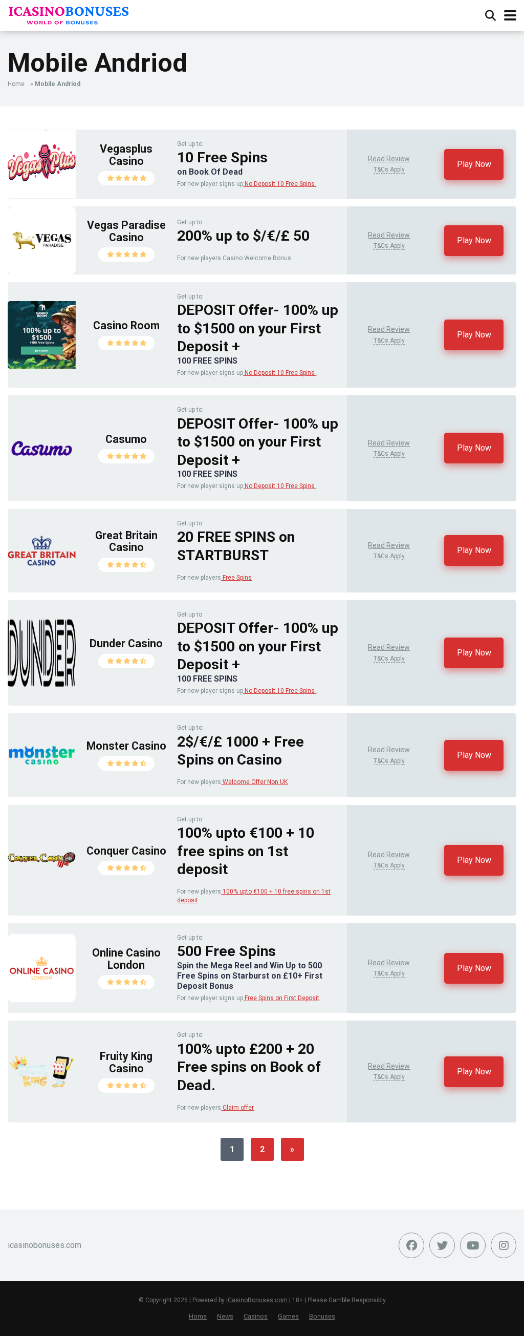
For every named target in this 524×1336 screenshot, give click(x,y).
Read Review (389, 159)
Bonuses (322, 1316)
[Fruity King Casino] (42, 1103)
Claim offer (237, 1107)
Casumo (126, 439)
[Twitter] (442, 1245)
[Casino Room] (42, 366)
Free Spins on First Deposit (281, 998)
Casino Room (126, 325)
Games (288, 1316)
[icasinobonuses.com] (69, 14)
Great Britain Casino (126, 541)
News (225, 1316)
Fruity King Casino (126, 1062)
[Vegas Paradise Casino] (42, 272)
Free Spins (236, 577)
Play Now (474, 164)
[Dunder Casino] (42, 684)
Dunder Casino (126, 643)
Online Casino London (126, 959)
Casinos (256, 1316)
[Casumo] (42, 479)
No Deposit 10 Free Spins (279, 183)
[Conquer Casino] (42, 891)
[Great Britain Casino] (42, 582)
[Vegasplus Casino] (42, 195)
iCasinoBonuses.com (257, 1300)
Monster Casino (126, 746)
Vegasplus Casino (126, 155)
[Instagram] (503, 1245)
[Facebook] (411, 1245)
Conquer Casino (126, 851)
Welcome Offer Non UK (254, 782)
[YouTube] (473, 1245)
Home (16, 84)
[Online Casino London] (42, 999)
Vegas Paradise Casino (126, 231)
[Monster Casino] (42, 786)
